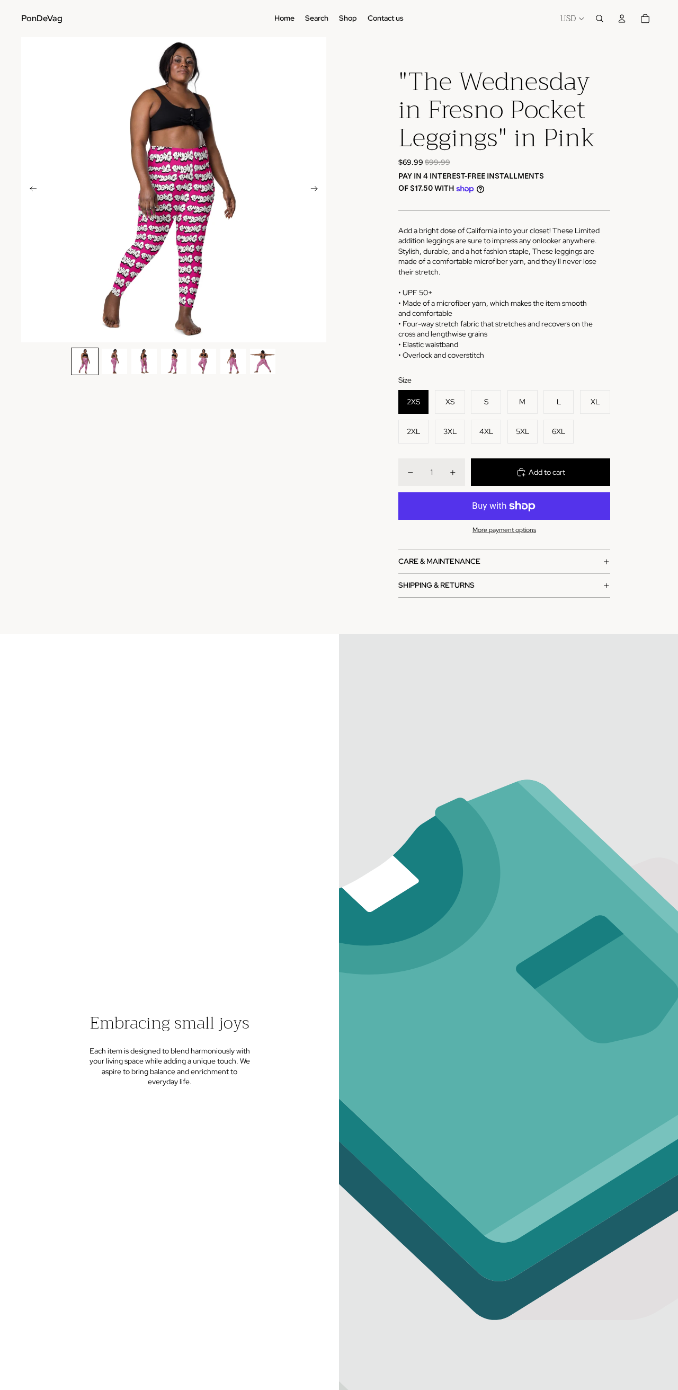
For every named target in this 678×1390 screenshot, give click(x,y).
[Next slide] (317, 189)
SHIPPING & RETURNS (436, 585)
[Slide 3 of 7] (144, 361)
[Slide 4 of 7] (173, 361)
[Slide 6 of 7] (233, 361)
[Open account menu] (622, 18)
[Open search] (599, 18)
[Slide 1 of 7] (84, 361)
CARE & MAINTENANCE (439, 561)
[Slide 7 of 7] (262, 361)
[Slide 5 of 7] (203, 361)
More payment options (504, 530)
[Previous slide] (30, 189)
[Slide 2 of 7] (114, 361)
